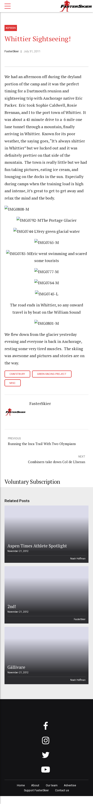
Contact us (62, 790)
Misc (12, 383)
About (35, 785)
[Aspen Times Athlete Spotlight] (46, 534)
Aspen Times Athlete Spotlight (37, 546)
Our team (52, 785)
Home (21, 785)
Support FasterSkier (36, 790)
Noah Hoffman (78, 558)
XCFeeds (11, 28)
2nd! (11, 606)
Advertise (70, 785)
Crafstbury (17, 374)
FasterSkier (12, 51)
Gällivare (16, 667)
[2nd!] (46, 594)
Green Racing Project (51, 374)
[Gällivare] (46, 655)
